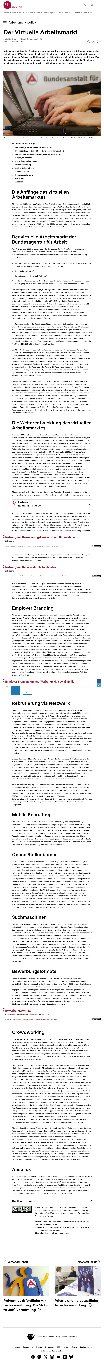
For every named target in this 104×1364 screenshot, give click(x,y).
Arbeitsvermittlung (64, 13)
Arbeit (38, 13)
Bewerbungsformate (24, 175)
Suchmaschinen (22, 171)
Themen (6, 13)
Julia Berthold (11, 39)
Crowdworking (21, 178)
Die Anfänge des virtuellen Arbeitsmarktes (33, 147)
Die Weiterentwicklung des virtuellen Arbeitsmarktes (38, 154)
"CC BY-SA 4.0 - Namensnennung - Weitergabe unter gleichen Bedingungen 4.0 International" (63, 1342)
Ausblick (19, 182)
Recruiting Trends (29, 504)
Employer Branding (23, 158)
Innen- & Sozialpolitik (26, 13)
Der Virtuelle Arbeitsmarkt (82, 13)
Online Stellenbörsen (24, 168)
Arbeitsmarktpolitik (49, 13)
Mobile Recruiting (23, 165)
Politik (14, 13)
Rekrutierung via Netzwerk (26, 161)
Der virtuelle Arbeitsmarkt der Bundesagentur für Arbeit (39, 151)
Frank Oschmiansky (31, 39)
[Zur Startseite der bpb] (13, 8)
